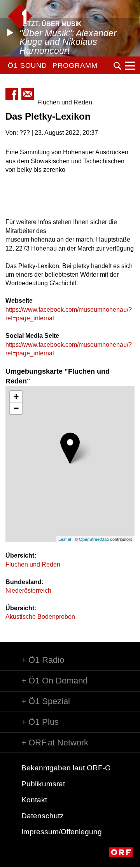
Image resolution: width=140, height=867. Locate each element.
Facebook (11, 94)
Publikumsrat (43, 784)
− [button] (16, 408)
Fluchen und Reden (32, 564)
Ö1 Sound (27, 65)
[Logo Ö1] (20, 16)
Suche (117, 66)
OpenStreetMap (94, 539)
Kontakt (34, 800)
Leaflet (64, 539)
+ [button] (16, 396)
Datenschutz (42, 816)
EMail (27, 94)
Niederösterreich (28, 590)
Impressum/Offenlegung (61, 832)
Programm (74, 65)
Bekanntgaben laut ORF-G (66, 768)
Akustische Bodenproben (40, 616)
